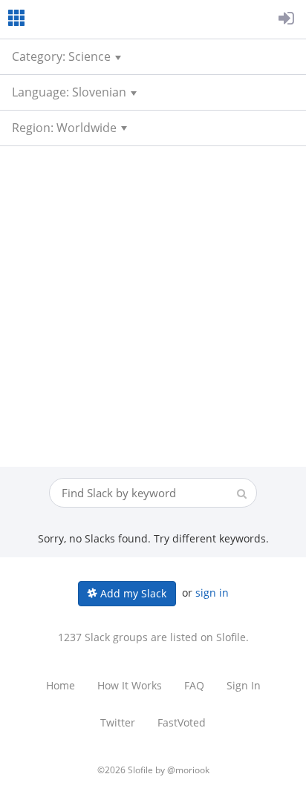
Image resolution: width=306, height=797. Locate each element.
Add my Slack (131, 593)
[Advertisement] (153, 306)
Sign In (244, 685)
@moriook (188, 770)
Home (60, 685)
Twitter (117, 722)
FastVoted (181, 722)
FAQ (194, 685)
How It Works (129, 685)
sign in (212, 593)
